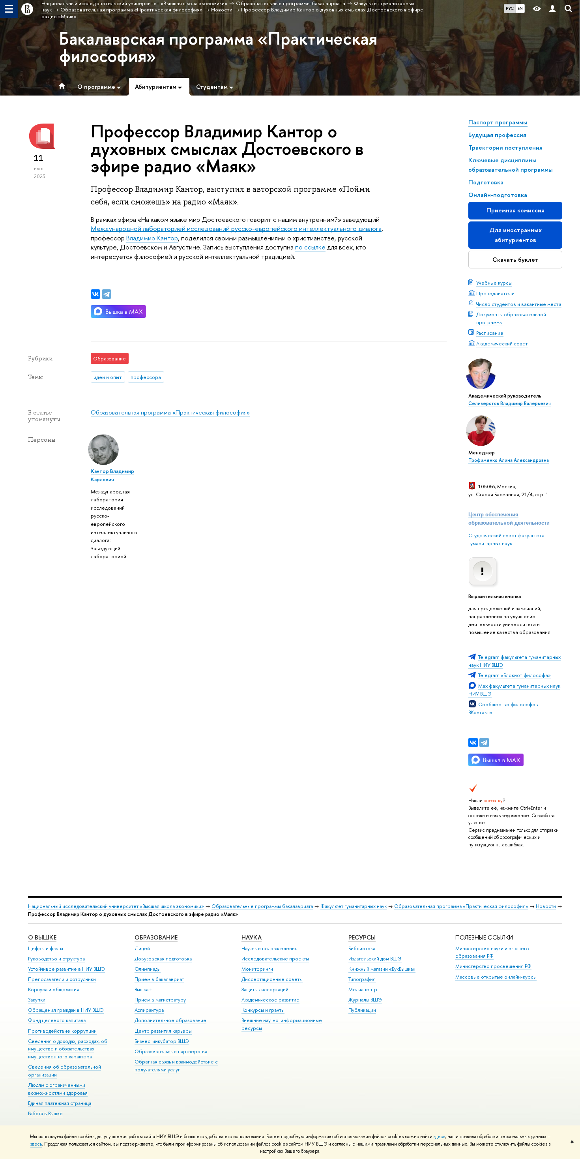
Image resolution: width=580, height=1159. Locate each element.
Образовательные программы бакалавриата (262, 906)
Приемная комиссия (515, 210)
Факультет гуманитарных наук (353, 906)
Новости (546, 906)
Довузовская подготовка (163, 958)
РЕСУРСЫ (362, 937)
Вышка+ (143, 989)
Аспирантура (149, 1010)
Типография (362, 979)
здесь (439, 1136)
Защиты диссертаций (264, 989)
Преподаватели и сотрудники (62, 979)
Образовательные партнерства (171, 1051)
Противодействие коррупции (62, 1031)
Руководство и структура (56, 958)
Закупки (36, 999)
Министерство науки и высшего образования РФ (492, 952)
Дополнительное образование (170, 1020)
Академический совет (502, 343)
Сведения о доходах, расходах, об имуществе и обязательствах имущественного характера (67, 1049)
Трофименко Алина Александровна (508, 460)
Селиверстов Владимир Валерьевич (509, 403)
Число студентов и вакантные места (518, 304)
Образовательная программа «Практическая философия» (170, 412)
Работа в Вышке (45, 1113)
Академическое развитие (270, 999)
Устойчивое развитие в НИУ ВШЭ (66, 969)
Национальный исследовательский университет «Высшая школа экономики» (116, 906)
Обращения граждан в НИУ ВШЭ (66, 1010)
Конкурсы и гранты (262, 1010)
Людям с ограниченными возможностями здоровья (58, 1089)
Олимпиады (148, 969)
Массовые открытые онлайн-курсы (496, 976)
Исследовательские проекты (275, 958)
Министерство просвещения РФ (493, 966)
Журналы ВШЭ (365, 999)
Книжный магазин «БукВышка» (381, 969)
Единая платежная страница (59, 1103)
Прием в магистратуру (160, 999)
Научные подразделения (269, 948)
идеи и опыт (108, 377)
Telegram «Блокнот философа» (514, 675)
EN (520, 8)
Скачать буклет (515, 259)
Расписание (489, 332)
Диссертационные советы (272, 979)
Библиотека (361, 948)
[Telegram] (484, 742)
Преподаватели (495, 293)
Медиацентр (362, 989)
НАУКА (251, 937)
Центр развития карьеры (163, 1031)
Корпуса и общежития (53, 989)
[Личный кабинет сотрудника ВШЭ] (552, 9)
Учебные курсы (494, 282)
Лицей (142, 948)
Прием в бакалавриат (159, 979)
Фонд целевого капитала (57, 1020)
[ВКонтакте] (473, 742)
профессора (146, 377)
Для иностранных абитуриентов (515, 235)
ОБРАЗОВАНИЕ (156, 937)
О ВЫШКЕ (42, 937)
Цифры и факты (45, 948)
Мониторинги (257, 969)
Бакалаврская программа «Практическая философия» (218, 47)
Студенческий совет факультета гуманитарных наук (506, 539)
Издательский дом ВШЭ (375, 958)
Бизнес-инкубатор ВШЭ (162, 1041)
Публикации (362, 1010)
